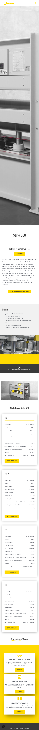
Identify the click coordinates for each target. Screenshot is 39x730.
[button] (3, 727)
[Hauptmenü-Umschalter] (35, 3)
